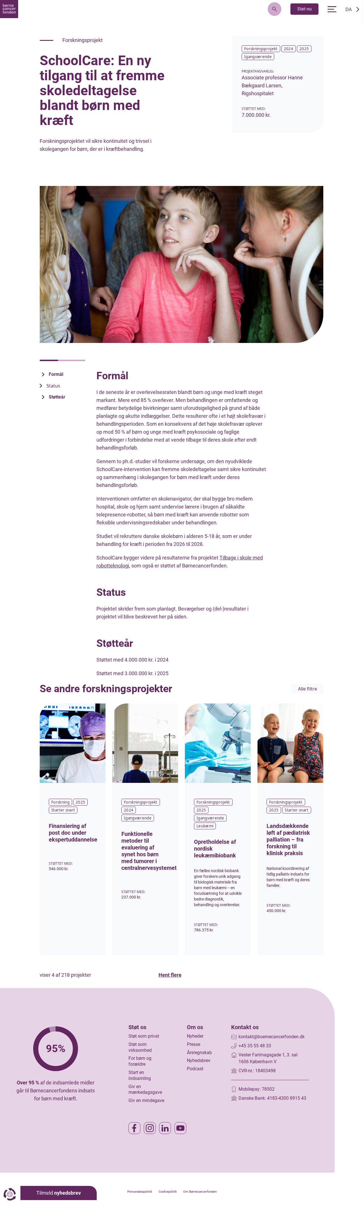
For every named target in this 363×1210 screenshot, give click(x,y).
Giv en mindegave (146, 1100)
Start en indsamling (139, 1075)
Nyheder (195, 1036)
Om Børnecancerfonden (200, 1192)
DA (348, 9)
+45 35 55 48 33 (255, 1045)
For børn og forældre (139, 1061)
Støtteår (57, 397)
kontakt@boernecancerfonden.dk (272, 1036)
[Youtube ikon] (180, 1128)
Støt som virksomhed (140, 1047)
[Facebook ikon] (134, 1128)
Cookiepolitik (168, 1192)
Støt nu (304, 9)
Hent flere (170, 975)
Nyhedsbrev (198, 1060)
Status (53, 386)
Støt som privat (143, 1036)
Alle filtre (307, 689)
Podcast (195, 1068)
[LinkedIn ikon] (165, 1128)
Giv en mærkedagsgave (145, 1089)
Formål (56, 374)
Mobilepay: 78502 (257, 1089)
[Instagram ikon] (150, 1128)
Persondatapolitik (139, 1192)
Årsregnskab (199, 1052)
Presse (193, 1044)
